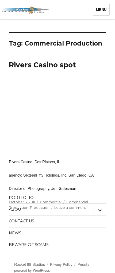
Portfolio (21, 197)
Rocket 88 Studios (29, 264)
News (15, 233)
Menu (101, 9)
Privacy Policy (61, 264)
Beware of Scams (29, 244)
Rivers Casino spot (42, 65)
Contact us (21, 221)
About (16, 209)
